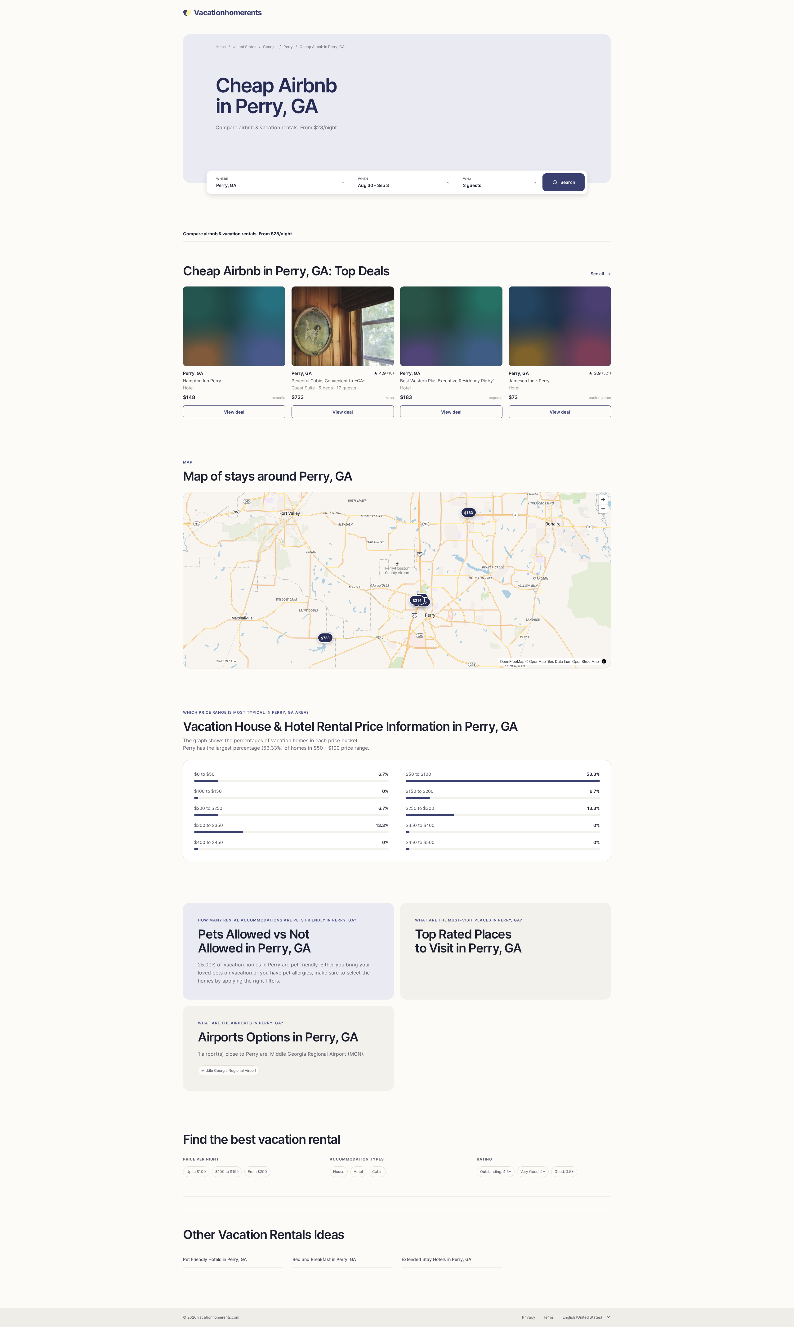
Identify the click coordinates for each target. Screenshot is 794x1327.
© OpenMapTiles (539, 661)
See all (601, 273)
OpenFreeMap (512, 661)
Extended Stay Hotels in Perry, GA (436, 1259)
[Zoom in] (603, 499)
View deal (234, 412)
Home (221, 46)
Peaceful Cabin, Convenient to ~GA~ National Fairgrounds (350, 380)
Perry (288, 46)
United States (244, 46)
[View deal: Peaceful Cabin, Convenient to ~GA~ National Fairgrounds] (343, 326)
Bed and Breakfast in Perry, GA (324, 1259)
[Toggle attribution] (604, 661)
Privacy (528, 1317)
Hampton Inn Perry (202, 380)
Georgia (270, 46)
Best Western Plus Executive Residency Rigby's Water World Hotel (466, 380)
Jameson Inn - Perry (529, 380)
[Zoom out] (603, 508)
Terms (548, 1317)
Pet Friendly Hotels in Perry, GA (215, 1259)
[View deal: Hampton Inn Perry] (234, 326)
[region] (397, 580)
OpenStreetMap (585, 661)
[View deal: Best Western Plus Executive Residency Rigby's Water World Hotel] (451, 326)
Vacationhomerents (228, 13)
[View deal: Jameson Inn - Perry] (560, 326)
